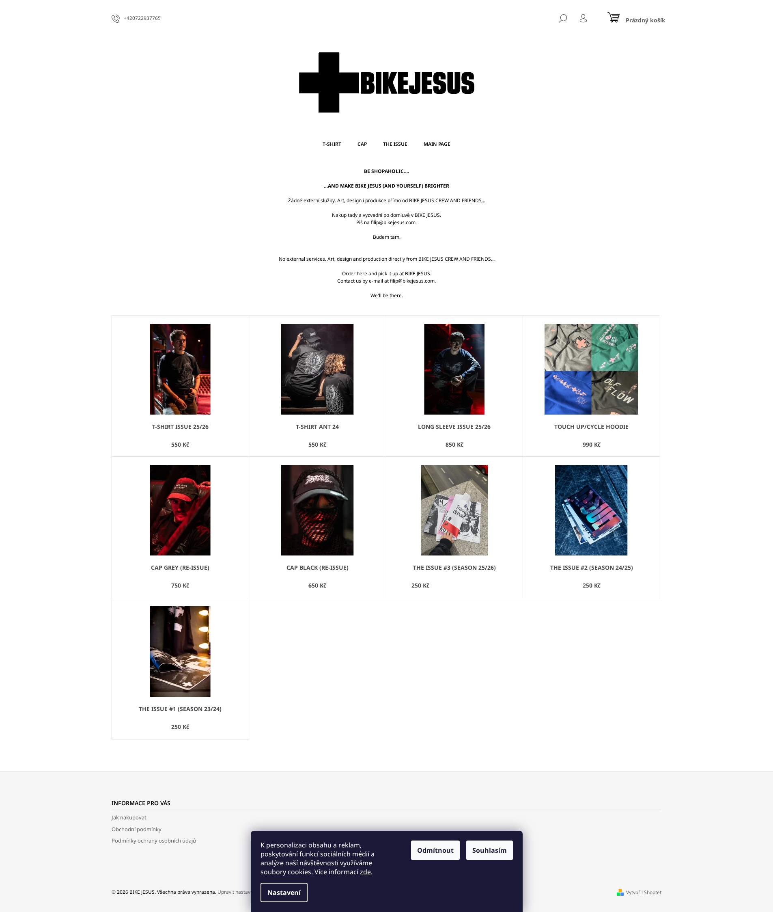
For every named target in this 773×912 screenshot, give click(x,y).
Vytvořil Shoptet (643, 892)
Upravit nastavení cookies (246, 891)
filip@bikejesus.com (393, 222)
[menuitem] (331, 144)
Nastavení (284, 892)
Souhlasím (489, 850)
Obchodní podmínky (136, 829)
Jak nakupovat (129, 817)
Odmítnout (435, 850)
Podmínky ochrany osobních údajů (154, 840)
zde (365, 871)
